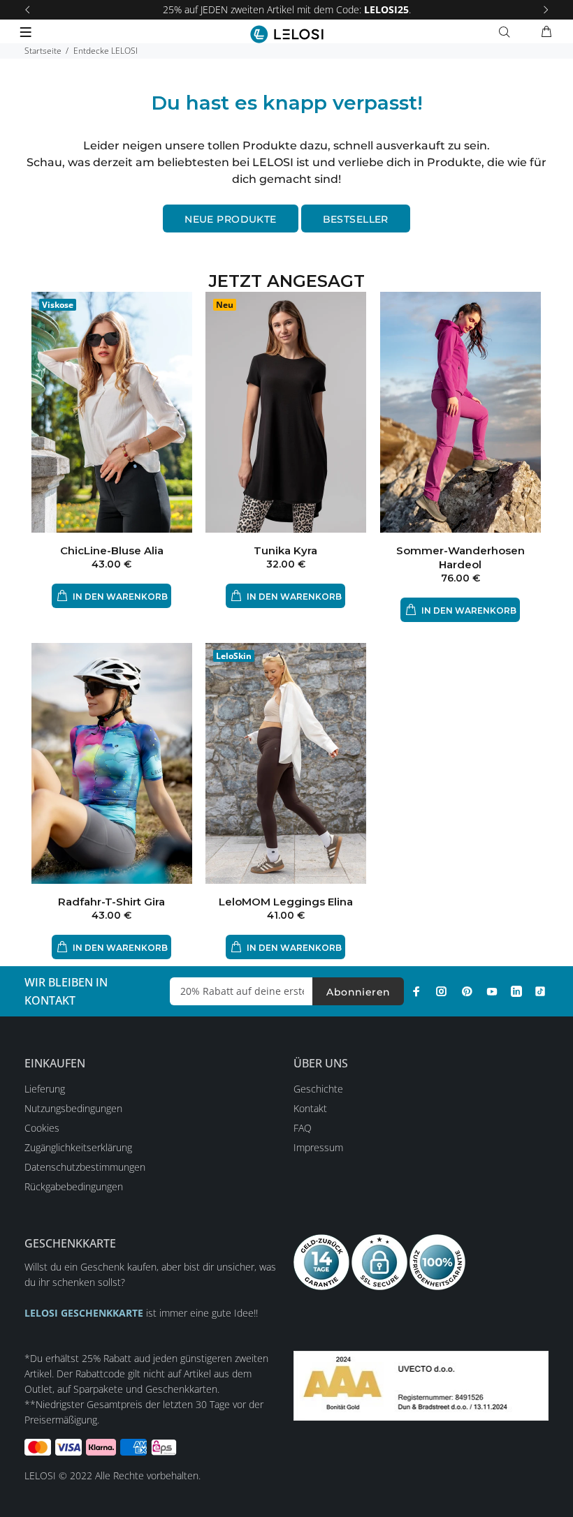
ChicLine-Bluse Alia (112, 550)
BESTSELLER (356, 219)
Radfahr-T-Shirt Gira (111, 901)
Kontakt (310, 1108)
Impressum (318, 1147)
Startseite (42, 51)
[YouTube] (492, 991)
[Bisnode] (421, 1384)
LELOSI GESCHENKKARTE (83, 1312)
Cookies (41, 1127)
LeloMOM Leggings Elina (286, 901)
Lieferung (44, 1088)
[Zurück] (27, 10)
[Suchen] (507, 32)
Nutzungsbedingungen (73, 1108)
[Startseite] (287, 34)
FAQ (302, 1127)
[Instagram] (442, 991)
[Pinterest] (467, 991)
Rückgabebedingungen (73, 1186)
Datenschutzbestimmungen (84, 1167)
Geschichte (318, 1088)
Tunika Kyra (285, 550)
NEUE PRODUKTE (230, 219)
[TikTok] (540, 991)
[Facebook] (416, 991)
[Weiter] (546, 10)
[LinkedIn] (516, 991)
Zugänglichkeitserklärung (78, 1147)
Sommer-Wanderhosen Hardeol (460, 557)
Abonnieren (358, 992)
